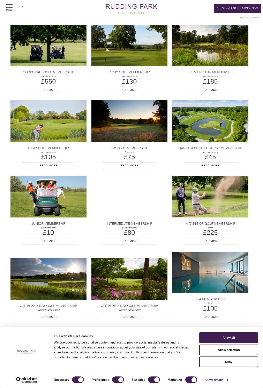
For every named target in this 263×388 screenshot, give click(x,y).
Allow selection (229, 350)
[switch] (118, 379)
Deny (228, 361)
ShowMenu (9, 7)
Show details (214, 380)
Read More (48, 89)
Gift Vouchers (249, 17)
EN (18, 6)
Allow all (229, 337)
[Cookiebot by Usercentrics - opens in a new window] (27, 380)
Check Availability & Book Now (237, 8)
